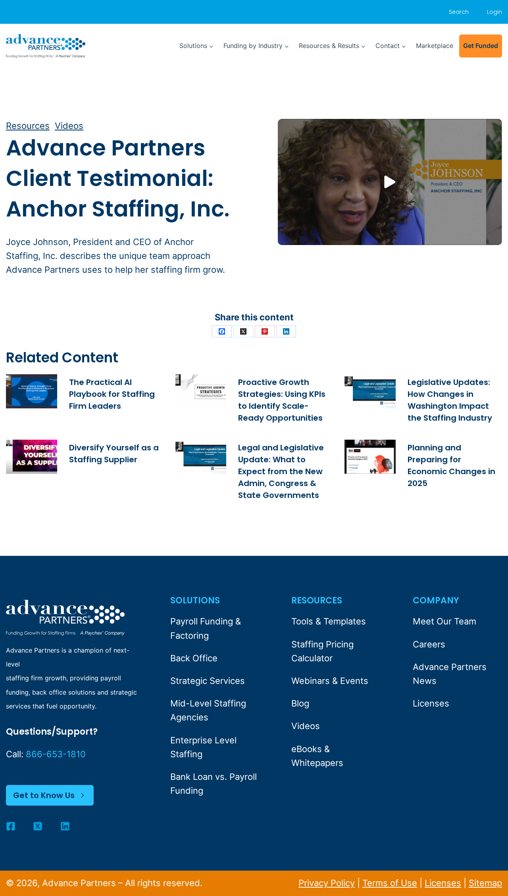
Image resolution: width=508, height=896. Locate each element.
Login (494, 12)
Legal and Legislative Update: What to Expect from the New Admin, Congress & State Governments (281, 471)
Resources (28, 126)
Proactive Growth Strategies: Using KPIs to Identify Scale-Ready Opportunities (281, 400)
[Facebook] (222, 331)
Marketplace (434, 46)
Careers (429, 644)
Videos (69, 126)
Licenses (431, 703)
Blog (300, 703)
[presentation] (31, 391)
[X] (243, 331)
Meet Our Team (444, 621)
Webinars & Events (329, 681)
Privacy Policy (326, 883)
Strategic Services (207, 681)
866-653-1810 (56, 754)
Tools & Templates (328, 621)
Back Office (193, 658)
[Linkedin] (286, 331)
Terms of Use (389, 883)
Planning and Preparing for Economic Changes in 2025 (451, 465)
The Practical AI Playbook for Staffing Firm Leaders (112, 394)
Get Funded (480, 46)
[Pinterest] (265, 331)
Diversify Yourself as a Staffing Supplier (114, 453)
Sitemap (485, 883)
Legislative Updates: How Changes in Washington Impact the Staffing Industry (450, 400)
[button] (390, 182)
